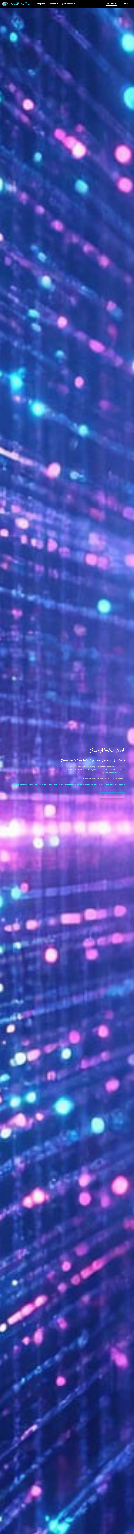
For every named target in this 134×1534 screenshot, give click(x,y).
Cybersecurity (59, 784)
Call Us (126, 4)
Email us (113, 4)
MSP (106, 773)
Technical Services (42, 784)
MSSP (114, 773)
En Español (40, 4)
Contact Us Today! (113, 795)
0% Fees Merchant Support (113, 784)
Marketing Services (92, 784)
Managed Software (74, 784)
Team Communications (23, 784)
